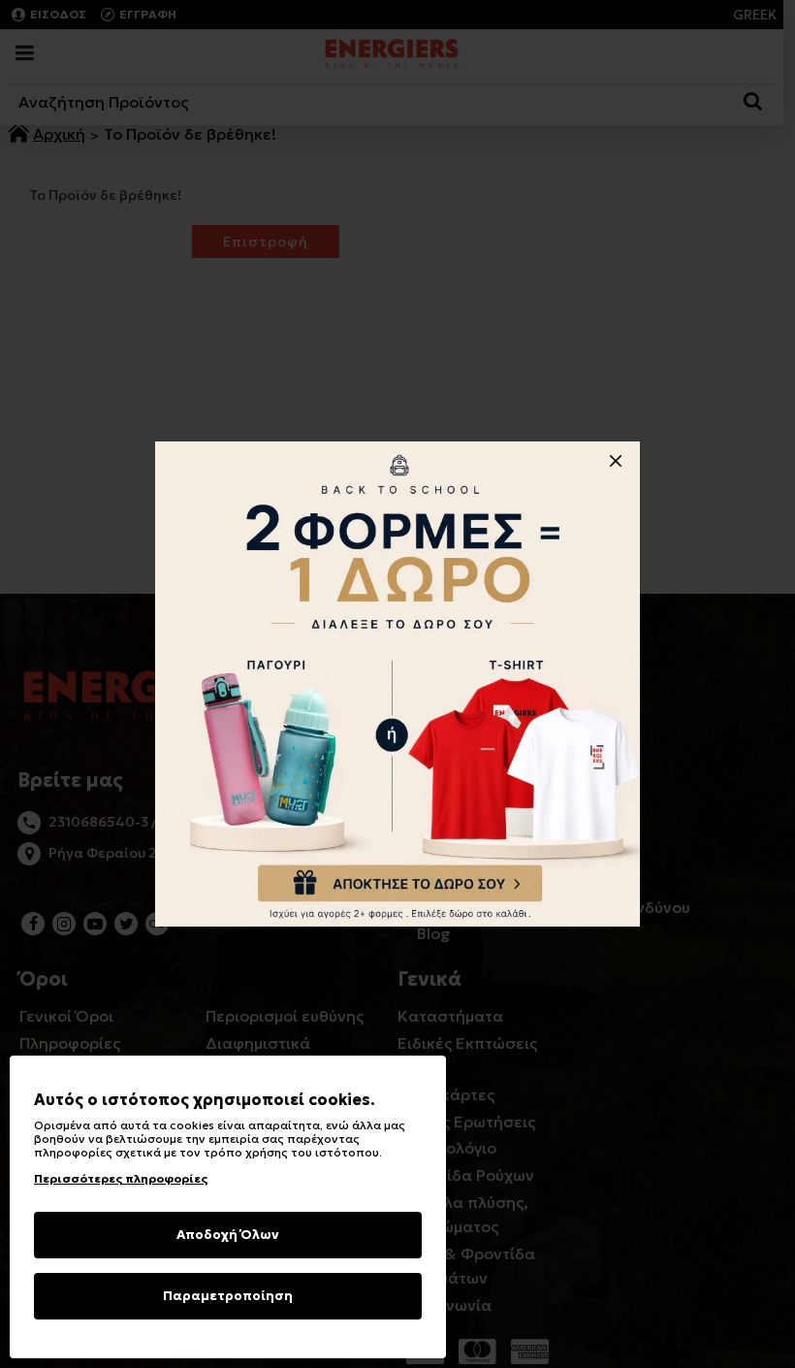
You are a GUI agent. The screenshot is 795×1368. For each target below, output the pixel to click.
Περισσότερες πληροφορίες (120, 1178)
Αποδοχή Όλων (227, 1234)
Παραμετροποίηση (228, 1295)
